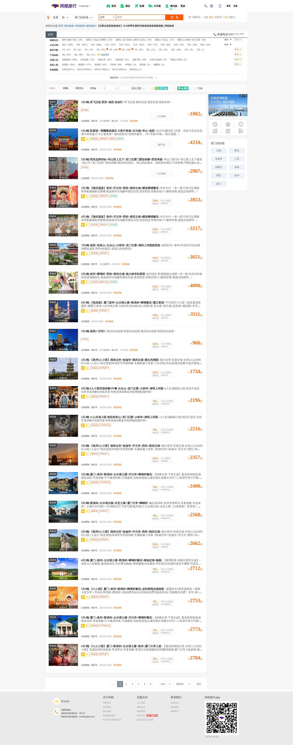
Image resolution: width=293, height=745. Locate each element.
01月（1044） (139, 45)
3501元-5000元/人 (119, 69)
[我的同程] (211, 6)
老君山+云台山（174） (165, 40)
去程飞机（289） (140, 59)
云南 (205, 17)
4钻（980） (79, 55)
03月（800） (166, 45)
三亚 (225, 17)
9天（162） (164, 49)
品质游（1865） (69, 64)
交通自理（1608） (70, 59)
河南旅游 (80, 26)
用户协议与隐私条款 (112, 720)
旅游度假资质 (109, 715)
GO (199, 684)
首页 (60, 26)
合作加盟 (141, 703)
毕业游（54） (131, 64)
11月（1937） (111, 45)
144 (163, 684)
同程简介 (107, 703)
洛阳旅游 (90, 26)
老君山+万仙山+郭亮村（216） (100, 40)
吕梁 (55, 17)
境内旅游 (69, 26)
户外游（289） (116, 64)
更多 (226, 39)
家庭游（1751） (85, 64)
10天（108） (176, 49)
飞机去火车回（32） (179, 59)
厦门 (218, 183)
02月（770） (153, 45)
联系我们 (175, 703)
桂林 (237, 167)
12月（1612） (125, 45)
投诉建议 (175, 707)
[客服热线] (206, 6)
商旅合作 (141, 707)
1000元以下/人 (68, 69)
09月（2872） (82, 45)
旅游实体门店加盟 (145, 720)
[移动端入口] (220, 6)
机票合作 (147, 715)
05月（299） (192, 45)
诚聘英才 (175, 711)
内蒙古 (231, 17)
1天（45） (66, 49)
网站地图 (107, 711)
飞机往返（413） (122, 59)
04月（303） (179, 45)
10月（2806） (97, 45)
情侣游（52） (145, 64)
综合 (51, 88)
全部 (51, 34)
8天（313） (151, 49)
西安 (218, 175)
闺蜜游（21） (160, 64)
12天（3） (201, 49)
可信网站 (107, 707)
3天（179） (89, 49)
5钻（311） (91, 55)
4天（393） (102, 49)
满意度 (78, 88)
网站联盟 (141, 711)
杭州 (237, 175)
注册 (235, 6)
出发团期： (86, 121)
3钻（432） (67, 55)
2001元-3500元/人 (102, 69)
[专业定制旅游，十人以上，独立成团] (227, 105)
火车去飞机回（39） (159, 59)
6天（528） (127, 49)
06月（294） (206, 45)
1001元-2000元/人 (84, 69)
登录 (229, 6)
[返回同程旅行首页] (64, 6)
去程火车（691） (105, 59)
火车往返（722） (88, 59)
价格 (92, 88)
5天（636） (114, 49)
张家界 (218, 17)
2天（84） (77, 49)
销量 (65, 88)
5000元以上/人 (135, 69)
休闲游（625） (101, 64)
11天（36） (189, 49)
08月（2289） (68, 45)
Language (84, 6)
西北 (211, 17)
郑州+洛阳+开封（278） (73, 40)
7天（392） (139, 49)
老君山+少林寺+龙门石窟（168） (192, 40)
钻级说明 (105, 55)
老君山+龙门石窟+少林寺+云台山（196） (134, 40)
